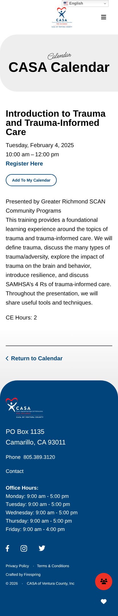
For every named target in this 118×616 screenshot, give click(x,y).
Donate (103, 601)
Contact (14, 471)
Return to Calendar (36, 358)
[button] (103, 17)
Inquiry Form (103, 581)
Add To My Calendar (31, 180)
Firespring (32, 574)
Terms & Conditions (53, 566)
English (75, 3)
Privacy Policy (17, 566)
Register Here (24, 164)
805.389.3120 (39, 457)
